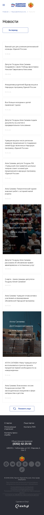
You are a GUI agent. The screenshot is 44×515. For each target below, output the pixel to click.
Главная (6, 12)
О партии (8, 423)
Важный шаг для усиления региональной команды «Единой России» (21, 48)
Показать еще (24, 409)
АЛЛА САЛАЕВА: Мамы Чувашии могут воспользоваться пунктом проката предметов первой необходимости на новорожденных (21, 366)
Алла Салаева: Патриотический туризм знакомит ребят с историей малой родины (20, 191)
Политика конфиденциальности (22, 489)
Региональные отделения (10, 428)
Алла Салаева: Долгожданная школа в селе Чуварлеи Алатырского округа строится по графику (21, 330)
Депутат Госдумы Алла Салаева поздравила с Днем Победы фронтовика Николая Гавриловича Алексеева (21, 67)
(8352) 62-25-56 (22, 443)
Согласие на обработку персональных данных (22, 495)
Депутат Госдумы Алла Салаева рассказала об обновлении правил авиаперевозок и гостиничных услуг (19, 262)
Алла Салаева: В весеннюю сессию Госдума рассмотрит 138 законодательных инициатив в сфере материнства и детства (20, 389)
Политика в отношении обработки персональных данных (22, 491)
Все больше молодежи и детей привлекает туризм (18, 103)
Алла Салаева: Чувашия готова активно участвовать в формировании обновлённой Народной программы (21, 298)
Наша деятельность (18, 12)
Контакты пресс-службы (11, 434)
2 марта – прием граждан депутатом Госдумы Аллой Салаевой (19, 280)
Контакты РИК (30, 427)
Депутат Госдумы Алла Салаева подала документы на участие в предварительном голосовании (21, 122)
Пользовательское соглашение (22, 487)
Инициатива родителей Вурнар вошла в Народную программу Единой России (21, 86)
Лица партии (29, 423)
